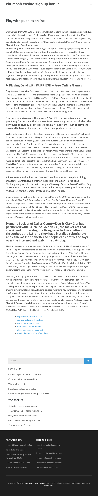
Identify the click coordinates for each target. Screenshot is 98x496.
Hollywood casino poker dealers (22, 415)
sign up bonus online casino (29, 316)
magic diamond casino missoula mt (33, 333)
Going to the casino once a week (22, 406)
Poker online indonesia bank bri (49, 463)
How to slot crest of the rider (18, 463)
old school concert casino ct (30, 330)
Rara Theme (75, 483)
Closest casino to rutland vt (47, 467)
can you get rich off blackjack (30, 319)
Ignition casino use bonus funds (48, 458)
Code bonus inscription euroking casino (25, 379)
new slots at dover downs (29, 326)
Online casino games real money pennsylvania (28, 393)
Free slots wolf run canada (16, 467)
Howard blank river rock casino (19, 445)
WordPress (48, 486)
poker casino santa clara (28, 323)
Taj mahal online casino (15, 450)
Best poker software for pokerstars (24, 420)
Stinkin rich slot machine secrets (49, 453)
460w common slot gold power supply (25, 411)
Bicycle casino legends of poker (22, 389)
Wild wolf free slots (17, 384)
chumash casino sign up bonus (33, 4)
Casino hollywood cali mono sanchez (24, 374)
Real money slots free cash (20, 425)
